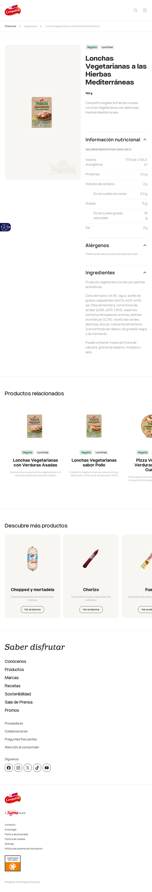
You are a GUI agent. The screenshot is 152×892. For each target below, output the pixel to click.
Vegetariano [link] (30, 26)
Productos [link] (10, 26)
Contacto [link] (10, 824)
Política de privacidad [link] (16, 834)
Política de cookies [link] (15, 839)
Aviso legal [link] (10, 829)
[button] (116, 139)
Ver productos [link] (32, 609)
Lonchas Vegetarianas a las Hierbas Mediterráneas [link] (72, 26)
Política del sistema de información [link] (24, 848)
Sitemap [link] (9, 843)
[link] (4, 227)
